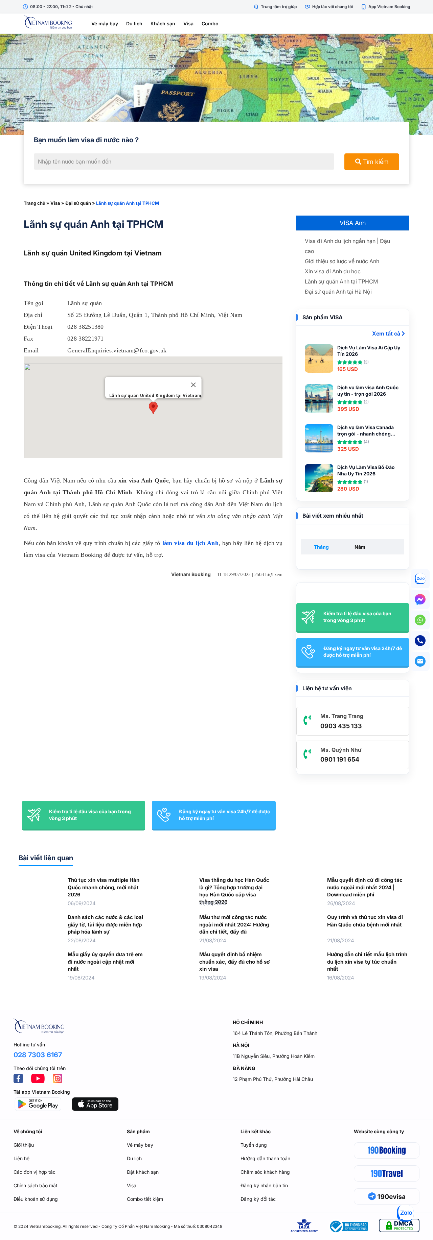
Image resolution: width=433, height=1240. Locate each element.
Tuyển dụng (254, 1145)
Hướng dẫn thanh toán (265, 1158)
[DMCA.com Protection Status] (399, 1227)
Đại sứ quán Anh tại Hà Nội (338, 291)
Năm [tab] (360, 547)
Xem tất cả (387, 333)
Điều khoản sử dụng (36, 1199)
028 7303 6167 (38, 1055)
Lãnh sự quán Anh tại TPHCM (341, 281)
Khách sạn (163, 23)
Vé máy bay (104, 23)
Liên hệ (21, 1158)
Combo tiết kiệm (145, 1199)
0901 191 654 (339, 759)
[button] (153, 408)
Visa (188, 23)
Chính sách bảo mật (36, 1185)
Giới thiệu (24, 1145)
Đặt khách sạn (143, 1172)
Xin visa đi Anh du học (333, 271)
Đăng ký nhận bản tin (264, 1185)
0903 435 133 (341, 725)
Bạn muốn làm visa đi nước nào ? (86, 140)
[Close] (193, 385)
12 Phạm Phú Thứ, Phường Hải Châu (273, 1079)
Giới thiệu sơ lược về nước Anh (342, 261)
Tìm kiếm (375, 161)
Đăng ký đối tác (258, 1199)
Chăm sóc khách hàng (265, 1172)
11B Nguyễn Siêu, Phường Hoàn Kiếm (274, 1056)
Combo (210, 23)
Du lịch (134, 23)
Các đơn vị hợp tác (34, 1172)
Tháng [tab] (321, 547)
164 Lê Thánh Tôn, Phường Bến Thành (275, 1033)
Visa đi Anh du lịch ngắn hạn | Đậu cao (347, 246)
